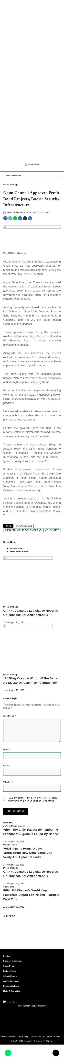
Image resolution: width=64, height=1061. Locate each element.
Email (7, 765)
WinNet (49, 1041)
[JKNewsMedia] (32, 165)
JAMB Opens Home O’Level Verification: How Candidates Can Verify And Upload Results (27, 853)
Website (8, 782)
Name (7, 749)
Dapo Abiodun (24, 526)
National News (10, 844)
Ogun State (52, 530)
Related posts (16, 548)
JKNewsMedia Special (14, 826)
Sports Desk (9, 887)
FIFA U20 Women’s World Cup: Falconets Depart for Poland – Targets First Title (31, 895)
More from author (19, 551)
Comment (9, 716)
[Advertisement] (32, 32)
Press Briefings (13, 175)
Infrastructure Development (23, 530)
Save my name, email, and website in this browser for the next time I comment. (32, 800)
